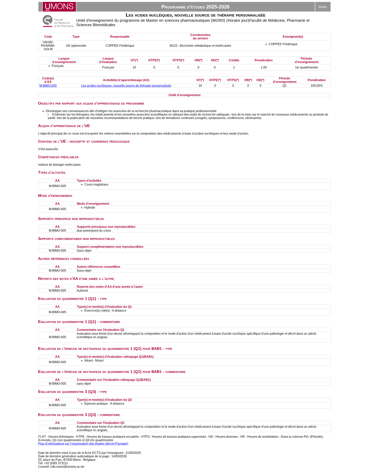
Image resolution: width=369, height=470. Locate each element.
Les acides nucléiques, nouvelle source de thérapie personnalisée (126, 85)
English (323, 6)
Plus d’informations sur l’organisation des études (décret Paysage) (83, 443)
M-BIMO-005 (48, 85)
